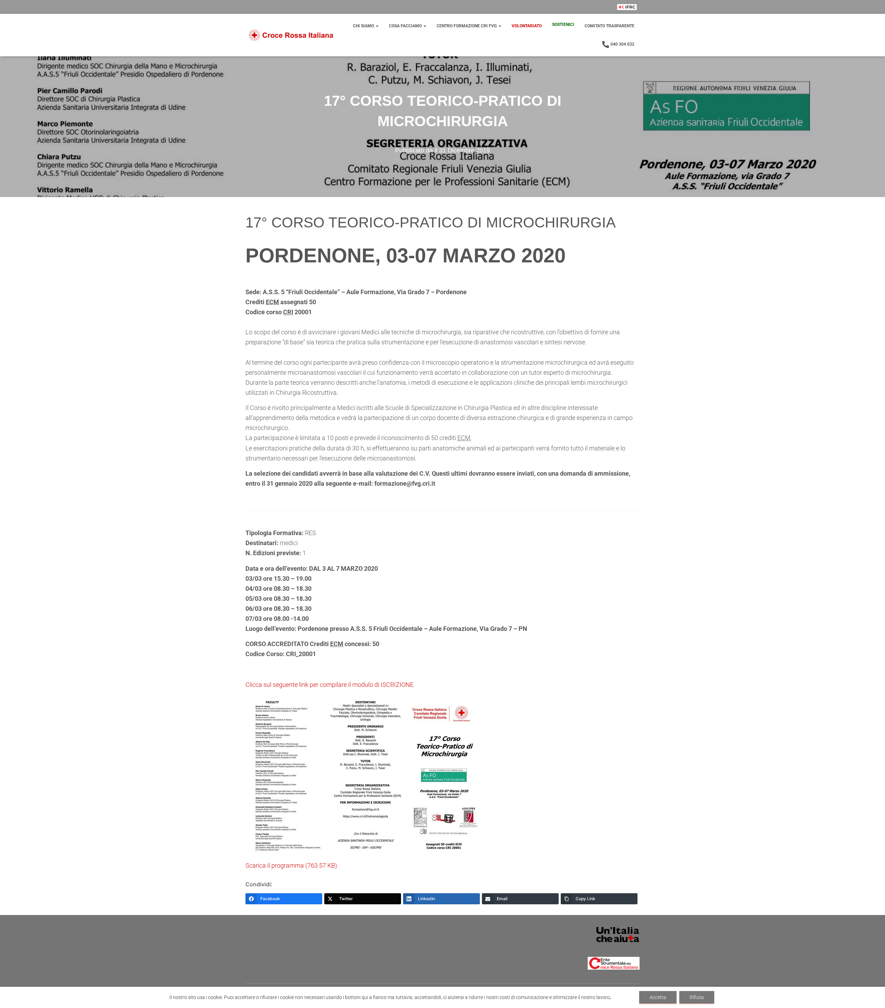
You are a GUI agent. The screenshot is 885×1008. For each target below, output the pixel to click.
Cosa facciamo (406, 26)
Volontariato (527, 26)
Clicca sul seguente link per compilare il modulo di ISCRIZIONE (329, 684)
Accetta (658, 997)
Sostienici (563, 24)
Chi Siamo (364, 26)
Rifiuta (697, 997)
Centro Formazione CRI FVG (467, 26)
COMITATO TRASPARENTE (609, 26)
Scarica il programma (291, 865)
